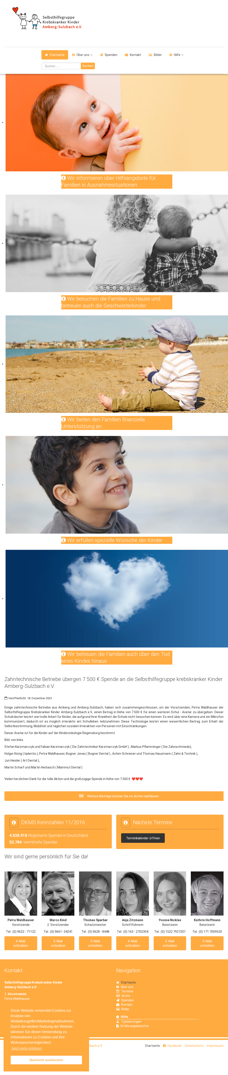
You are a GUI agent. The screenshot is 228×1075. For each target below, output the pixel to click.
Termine (127, 991)
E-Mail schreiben (21, 943)
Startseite (57, 55)
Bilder (158, 55)
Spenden (111, 55)
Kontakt (135, 55)
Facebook (174, 1045)
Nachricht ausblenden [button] (46, 1060)
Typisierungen (131, 1021)
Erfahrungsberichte (135, 1026)
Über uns (83, 55)
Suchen (87, 66)
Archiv (126, 996)
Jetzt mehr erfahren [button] (26, 1048)
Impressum (215, 1045)
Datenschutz (194, 1045)
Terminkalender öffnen (143, 838)
